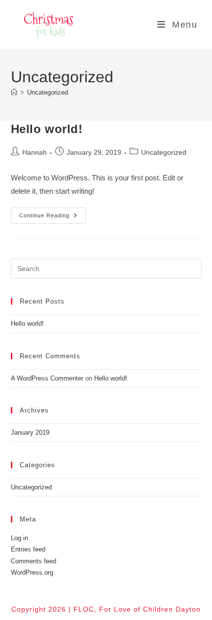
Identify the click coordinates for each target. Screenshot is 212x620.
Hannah (34, 152)
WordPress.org (32, 572)
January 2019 (30, 432)
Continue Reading (52, 218)
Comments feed (33, 561)
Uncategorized (47, 92)
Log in (19, 538)
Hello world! (47, 129)
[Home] (14, 92)
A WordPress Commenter (47, 378)
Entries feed (28, 549)
